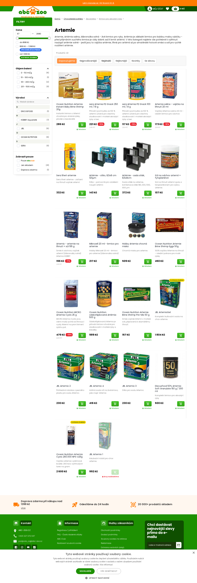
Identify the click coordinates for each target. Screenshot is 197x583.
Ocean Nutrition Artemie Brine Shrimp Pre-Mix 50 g (135, 313)
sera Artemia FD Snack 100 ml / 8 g (136, 105)
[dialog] (98, 566)
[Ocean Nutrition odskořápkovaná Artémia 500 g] (104, 293)
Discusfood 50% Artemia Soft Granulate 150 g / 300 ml (169, 388)
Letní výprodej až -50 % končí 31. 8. (98, 3)
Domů (57, 19)
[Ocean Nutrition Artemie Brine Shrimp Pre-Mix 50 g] (137, 293)
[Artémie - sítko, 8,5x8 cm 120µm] (104, 156)
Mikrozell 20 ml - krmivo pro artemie (104, 245)
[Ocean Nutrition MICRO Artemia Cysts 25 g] (71, 293)
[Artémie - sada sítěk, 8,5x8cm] (137, 156)
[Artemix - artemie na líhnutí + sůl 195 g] (71, 225)
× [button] (193, 553)
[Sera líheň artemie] (71, 156)
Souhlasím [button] (85, 571)
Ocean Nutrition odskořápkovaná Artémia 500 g (102, 315)
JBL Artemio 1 (96, 454)
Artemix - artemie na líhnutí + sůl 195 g (67, 245)
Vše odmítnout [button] (109, 571)
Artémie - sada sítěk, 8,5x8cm (133, 177)
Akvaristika (91, 19)
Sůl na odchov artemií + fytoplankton (168, 177)
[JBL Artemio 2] (71, 367)
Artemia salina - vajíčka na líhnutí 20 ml (169, 105)
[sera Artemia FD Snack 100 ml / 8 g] (137, 85)
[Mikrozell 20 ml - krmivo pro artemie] (104, 225)
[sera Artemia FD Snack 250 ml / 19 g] (104, 85)
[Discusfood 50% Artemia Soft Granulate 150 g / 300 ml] (169, 367)
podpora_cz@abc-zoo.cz (30, 541)
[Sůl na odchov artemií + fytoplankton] (169, 156)
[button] (98, 577)
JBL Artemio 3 (129, 385)
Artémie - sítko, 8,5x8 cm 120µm (102, 177)
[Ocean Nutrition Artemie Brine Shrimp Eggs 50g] (169, 225)
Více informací (106, 564)
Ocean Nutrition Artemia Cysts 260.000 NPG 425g (69, 455)
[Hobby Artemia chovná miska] (137, 225)
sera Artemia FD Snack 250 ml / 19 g (103, 105)
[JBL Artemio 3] (137, 367)
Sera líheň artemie (66, 175)
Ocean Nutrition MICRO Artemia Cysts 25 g (68, 313)
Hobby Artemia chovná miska (134, 245)
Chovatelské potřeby (73, 19)
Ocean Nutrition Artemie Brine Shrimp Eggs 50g (168, 245)
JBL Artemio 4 (96, 385)
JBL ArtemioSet (163, 312)
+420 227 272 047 (26, 536)
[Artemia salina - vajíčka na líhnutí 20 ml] (169, 85)
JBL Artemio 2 (63, 385)
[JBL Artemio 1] (104, 435)
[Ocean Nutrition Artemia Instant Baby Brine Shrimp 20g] (71, 85)
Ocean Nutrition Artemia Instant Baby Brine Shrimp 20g (70, 107)
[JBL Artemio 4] (104, 367)
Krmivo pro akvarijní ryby (110, 19)
